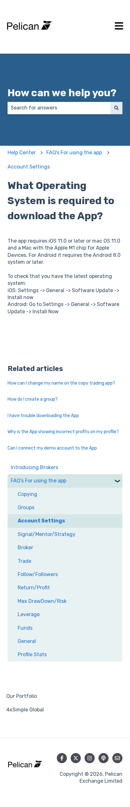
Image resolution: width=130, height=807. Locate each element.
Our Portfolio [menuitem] (21, 696)
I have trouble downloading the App (43, 415)
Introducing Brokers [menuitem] (34, 467)
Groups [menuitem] (26, 507)
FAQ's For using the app (74, 153)
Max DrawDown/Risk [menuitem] (42, 601)
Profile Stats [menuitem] (32, 654)
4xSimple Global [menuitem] (25, 710)
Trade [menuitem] (24, 561)
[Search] (116, 108)
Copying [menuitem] (27, 494)
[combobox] (59, 108)
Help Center (22, 153)
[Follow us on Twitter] (76, 758)
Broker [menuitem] (25, 548)
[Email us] (117, 758)
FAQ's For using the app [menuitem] (38, 481)
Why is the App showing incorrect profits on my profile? (63, 431)
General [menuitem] (27, 641)
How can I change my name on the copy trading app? (61, 383)
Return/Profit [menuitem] (34, 588)
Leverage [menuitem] (29, 614)
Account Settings (29, 167)
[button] (117, 481)
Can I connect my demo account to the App (52, 448)
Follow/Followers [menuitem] (38, 574)
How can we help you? (62, 93)
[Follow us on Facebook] (62, 758)
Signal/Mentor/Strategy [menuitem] (46, 534)
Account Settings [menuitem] (41, 521)
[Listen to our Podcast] (103, 758)
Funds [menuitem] (25, 628)
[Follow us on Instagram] (90, 758)
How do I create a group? (33, 399)
